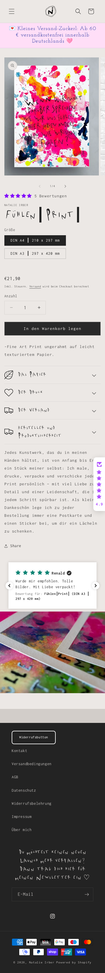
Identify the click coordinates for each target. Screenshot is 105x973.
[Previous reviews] (9, 585)
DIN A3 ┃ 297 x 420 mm (35, 253)
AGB (15, 777)
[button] (11, 11)
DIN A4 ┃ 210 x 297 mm (35, 240)
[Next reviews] (95, 585)
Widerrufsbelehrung (32, 803)
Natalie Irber (43, 962)
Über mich (22, 830)
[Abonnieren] (86, 894)
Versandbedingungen (32, 764)
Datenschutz (24, 790)
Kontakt (19, 751)
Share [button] (15, 546)
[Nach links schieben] (39, 186)
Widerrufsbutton (33, 737)
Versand (35, 286)
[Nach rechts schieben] (65, 186)
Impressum (22, 816)
